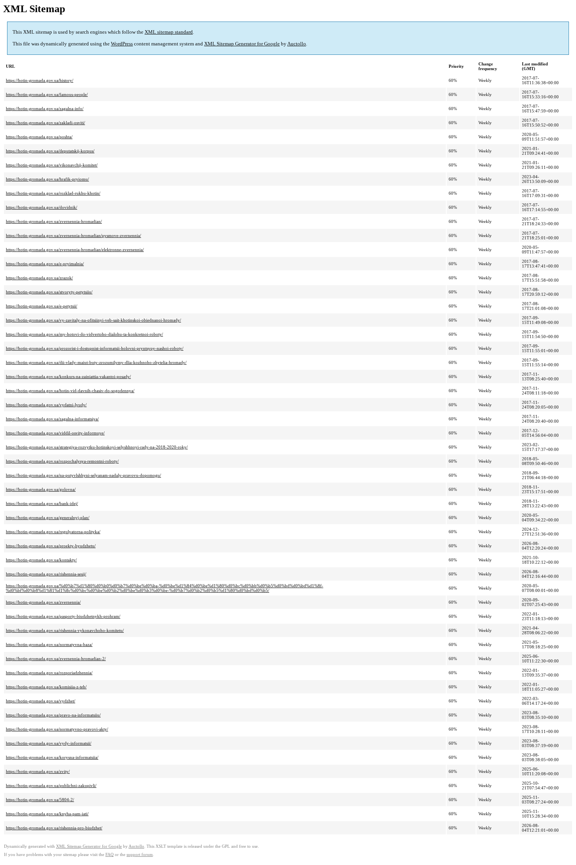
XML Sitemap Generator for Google (242, 44)
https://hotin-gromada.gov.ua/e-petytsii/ (41, 306)
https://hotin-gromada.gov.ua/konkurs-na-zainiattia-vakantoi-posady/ (68, 376)
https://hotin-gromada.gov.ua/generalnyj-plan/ (47, 517)
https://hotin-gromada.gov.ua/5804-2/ (40, 799)
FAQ (109, 854)
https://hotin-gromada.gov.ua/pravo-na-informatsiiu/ (53, 715)
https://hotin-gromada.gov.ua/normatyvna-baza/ (49, 644)
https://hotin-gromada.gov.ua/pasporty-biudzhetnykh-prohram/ (63, 616)
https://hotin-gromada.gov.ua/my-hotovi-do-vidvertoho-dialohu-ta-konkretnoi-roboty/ (84, 334)
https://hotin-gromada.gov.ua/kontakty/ (41, 559)
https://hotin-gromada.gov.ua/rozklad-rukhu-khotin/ (53, 193)
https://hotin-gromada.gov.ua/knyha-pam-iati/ (47, 813)
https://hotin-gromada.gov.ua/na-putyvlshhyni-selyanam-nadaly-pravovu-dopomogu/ (83, 475)
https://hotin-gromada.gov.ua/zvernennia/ (43, 602)
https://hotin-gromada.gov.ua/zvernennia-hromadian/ (54, 221)
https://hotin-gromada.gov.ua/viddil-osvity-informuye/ (55, 433)
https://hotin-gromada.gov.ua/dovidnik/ (41, 207)
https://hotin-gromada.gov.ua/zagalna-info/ (44, 108)
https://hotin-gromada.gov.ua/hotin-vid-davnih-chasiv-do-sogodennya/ (70, 390)
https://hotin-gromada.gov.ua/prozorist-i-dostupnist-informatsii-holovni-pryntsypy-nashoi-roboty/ (94, 348)
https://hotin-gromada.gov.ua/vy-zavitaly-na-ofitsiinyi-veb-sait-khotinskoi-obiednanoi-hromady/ (93, 320)
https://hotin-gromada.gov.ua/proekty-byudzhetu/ (51, 545)
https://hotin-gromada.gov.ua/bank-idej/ (42, 503)
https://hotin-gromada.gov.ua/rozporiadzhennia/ (49, 672)
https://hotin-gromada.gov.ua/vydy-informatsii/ (48, 743)
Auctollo (296, 44)
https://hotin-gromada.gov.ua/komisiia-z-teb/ (46, 686)
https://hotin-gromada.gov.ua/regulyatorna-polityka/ (53, 531)
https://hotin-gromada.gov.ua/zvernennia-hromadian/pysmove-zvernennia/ (73, 235)
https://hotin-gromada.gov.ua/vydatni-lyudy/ (46, 404)
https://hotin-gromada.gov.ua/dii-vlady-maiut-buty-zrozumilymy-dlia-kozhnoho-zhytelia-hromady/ (96, 362)
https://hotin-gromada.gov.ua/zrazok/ (39, 277)
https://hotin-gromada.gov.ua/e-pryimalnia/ (45, 263)
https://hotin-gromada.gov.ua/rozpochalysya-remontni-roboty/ (62, 461)
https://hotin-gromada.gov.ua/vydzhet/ (40, 701)
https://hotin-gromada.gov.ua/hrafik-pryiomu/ (47, 179)
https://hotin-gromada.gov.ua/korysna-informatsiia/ (52, 757)
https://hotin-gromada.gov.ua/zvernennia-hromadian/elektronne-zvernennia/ (75, 249)
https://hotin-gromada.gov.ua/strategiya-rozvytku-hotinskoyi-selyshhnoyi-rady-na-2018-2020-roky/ (97, 447)
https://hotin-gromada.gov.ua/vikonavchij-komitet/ (52, 165)
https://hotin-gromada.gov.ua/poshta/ (39, 136)
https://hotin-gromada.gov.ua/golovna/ (41, 489)
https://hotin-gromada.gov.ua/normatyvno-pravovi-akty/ (57, 729)
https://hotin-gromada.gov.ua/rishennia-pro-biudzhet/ (54, 827)
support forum (140, 854)
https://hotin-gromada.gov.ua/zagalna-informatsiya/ (52, 418)
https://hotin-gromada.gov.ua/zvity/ (38, 771)
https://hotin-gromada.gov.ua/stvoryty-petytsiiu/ (49, 292)
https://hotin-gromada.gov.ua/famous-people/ (47, 94)
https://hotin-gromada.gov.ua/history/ (39, 80)
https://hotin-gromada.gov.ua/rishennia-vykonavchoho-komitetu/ (65, 630)
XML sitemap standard (169, 32)
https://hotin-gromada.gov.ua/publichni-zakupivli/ (51, 785)
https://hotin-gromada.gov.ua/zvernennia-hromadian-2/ (56, 658)
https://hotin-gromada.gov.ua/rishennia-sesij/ (46, 574)
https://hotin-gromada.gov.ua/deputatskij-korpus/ (50, 150)
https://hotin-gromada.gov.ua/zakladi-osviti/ (45, 122)
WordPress (122, 44)
